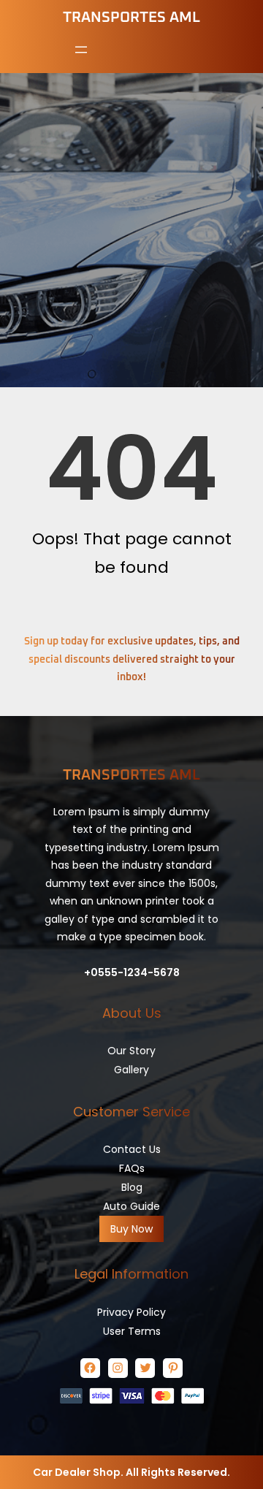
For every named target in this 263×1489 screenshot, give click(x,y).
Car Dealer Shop (77, 1472)
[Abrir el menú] (81, 49)
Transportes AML (131, 17)
